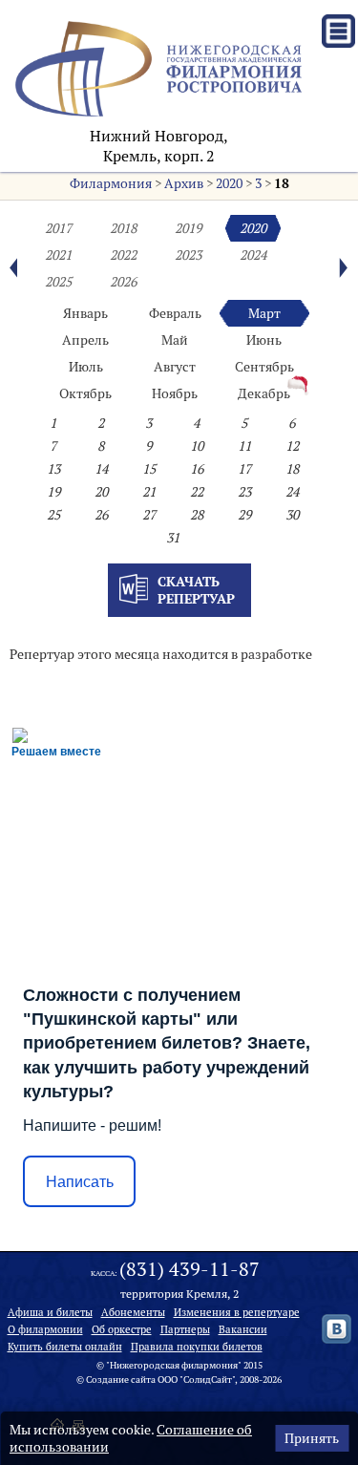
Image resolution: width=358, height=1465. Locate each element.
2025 (58, 281)
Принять (311, 1438)
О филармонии (45, 1329)
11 (244, 446)
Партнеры (185, 1329)
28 (196, 514)
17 (244, 469)
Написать (80, 1182)
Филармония (111, 183)
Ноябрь (175, 393)
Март (264, 313)
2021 (58, 255)
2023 (188, 255)
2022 (123, 255)
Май (174, 340)
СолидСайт (207, 1379)
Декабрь (264, 393)
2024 (253, 255)
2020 (229, 183)
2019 (188, 228)
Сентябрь (264, 366)
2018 (123, 228)
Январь (85, 313)
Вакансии (243, 1329)
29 (244, 514)
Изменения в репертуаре (237, 1312)
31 (172, 537)
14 (101, 469)
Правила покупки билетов (197, 1346)
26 (101, 514)
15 (149, 469)
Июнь (264, 340)
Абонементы (133, 1312)
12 (292, 446)
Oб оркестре (122, 1329)
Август (175, 366)
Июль (86, 366)
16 (196, 469)
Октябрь (85, 393)
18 (281, 183)
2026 (123, 281)
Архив (183, 183)
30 (292, 514)
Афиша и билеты (50, 1312)
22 (196, 491)
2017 (58, 228)
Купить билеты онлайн (65, 1346)
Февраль (175, 313)
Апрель (85, 340)
